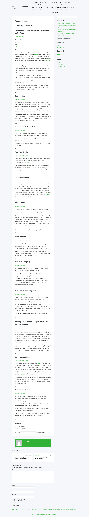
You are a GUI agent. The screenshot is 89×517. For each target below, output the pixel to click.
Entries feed (60, 64)
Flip (16, 46)
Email (13, 490)
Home (41, 2)
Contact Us (34, 7)
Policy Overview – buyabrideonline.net (60, 2)
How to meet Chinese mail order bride (42, 10)
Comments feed (61, 66)
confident (47, 194)
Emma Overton (19, 36)
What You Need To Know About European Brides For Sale (60, 7)
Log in (58, 62)
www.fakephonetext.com (21, 99)
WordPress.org (60, 68)
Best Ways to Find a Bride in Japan (63, 10)
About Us (41, 7)
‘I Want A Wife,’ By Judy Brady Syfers (66, 23)
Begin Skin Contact (61, 35)
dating (36, 2)
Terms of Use (60, 4)
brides (58, 53)
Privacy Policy (69, 4)
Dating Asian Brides (53, 12)
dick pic (22, 374)
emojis (28, 162)
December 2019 (61, 47)
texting (36, 54)
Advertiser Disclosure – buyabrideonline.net (44, 4)
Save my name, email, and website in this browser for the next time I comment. (19, 501)
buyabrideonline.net (20, 6)
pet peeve (26, 65)
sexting (39, 363)
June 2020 (59, 45)
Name (13, 485)
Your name (18, 432)
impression (47, 60)
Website (14, 494)
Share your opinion (20, 426)
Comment (14, 469)
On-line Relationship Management (65, 33)
